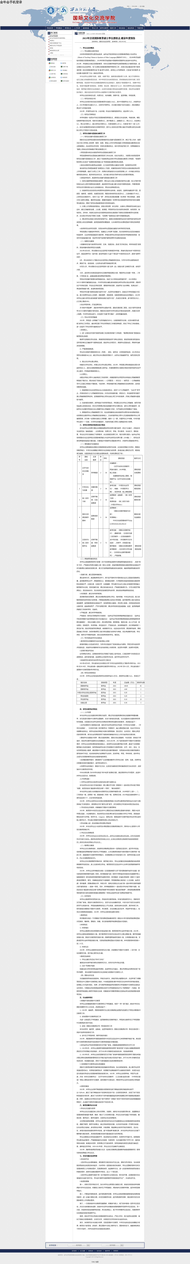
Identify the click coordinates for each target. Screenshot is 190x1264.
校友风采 (131, 28)
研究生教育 (99, 33)
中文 (128, 6)
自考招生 (53, 77)
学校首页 (50, 28)
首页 (88, 33)
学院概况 (59, 28)
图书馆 (64, 63)
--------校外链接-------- (112, 1245)
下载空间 (140, 28)
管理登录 (115, 1251)
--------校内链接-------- (79, 1245)
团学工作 (53, 70)
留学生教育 (104, 28)
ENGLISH (134, 6)
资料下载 (65, 66)
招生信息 (53, 66)
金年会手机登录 (11, 2)
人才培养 (77, 28)
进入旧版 (142, 6)
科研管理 (64, 77)
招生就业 (122, 28)
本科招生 (65, 74)
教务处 (53, 63)
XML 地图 (95, 1262)
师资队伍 (68, 28)
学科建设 (64, 70)
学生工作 (95, 28)
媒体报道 (86, 28)
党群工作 (113, 28)
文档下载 (53, 74)
